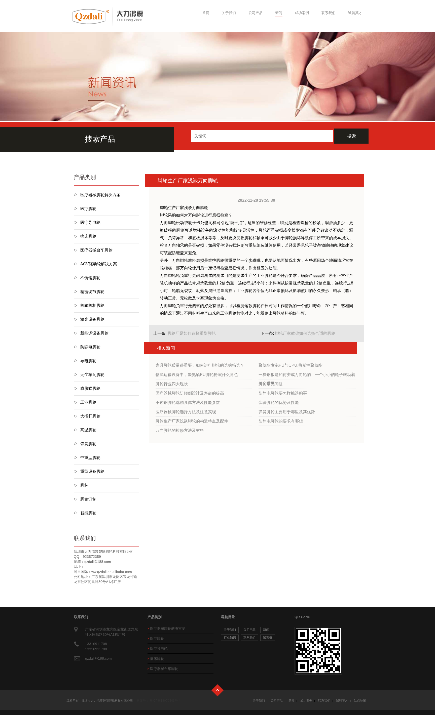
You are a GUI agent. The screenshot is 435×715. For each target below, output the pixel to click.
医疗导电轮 (90, 222)
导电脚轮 (88, 361)
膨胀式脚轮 (90, 388)
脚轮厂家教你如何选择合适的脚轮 (305, 333)
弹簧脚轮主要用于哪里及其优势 (287, 412)
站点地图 (360, 700)
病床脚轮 (88, 236)
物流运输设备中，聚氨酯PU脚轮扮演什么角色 (197, 374)
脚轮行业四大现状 (172, 384)
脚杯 (84, 485)
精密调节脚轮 (92, 291)
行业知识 (230, 637)
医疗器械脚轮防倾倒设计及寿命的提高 (190, 393)
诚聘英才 (355, 13)
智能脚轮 (88, 513)
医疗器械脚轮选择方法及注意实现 (186, 412)
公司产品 (255, 13)
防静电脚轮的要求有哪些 (281, 421)
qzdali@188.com (98, 658)
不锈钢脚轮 (90, 278)
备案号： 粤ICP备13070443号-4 (158, 700)
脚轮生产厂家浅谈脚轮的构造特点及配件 (192, 421)
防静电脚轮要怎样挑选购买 (283, 393)
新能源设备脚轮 (94, 333)
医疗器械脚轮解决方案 (100, 195)
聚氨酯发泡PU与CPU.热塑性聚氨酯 (290, 365)
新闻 (278, 13)
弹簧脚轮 (88, 444)
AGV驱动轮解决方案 (98, 264)
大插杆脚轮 (90, 416)
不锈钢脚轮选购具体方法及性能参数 (188, 402)
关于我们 (229, 13)
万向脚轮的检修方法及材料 (180, 430)
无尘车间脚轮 (92, 374)
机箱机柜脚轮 (92, 305)
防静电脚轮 (90, 347)
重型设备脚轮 (92, 471)
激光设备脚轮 (92, 319)
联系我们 (328, 13)
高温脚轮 (88, 430)
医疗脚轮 (88, 208)
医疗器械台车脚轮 (96, 250)
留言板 (267, 637)
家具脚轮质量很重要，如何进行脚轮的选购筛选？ (200, 365)
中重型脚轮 (90, 457)
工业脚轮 (88, 402)
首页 (205, 13)
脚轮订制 (88, 499)
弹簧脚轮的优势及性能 (279, 402)
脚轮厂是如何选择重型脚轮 (191, 333)
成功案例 (302, 13)
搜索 (351, 136)
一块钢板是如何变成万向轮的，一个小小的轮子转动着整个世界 (307, 376)
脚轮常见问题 (271, 384)
